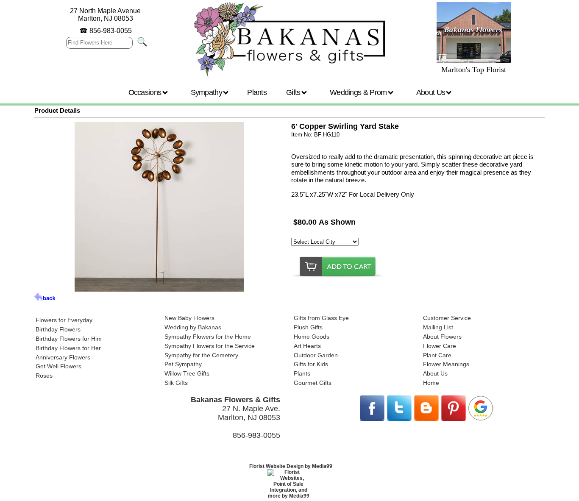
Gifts (294, 92)
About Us (431, 92)
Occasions (145, 92)
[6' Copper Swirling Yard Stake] (159, 289)
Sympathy (207, 92)
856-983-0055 (110, 30)
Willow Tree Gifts (186, 373)
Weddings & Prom (359, 92)
